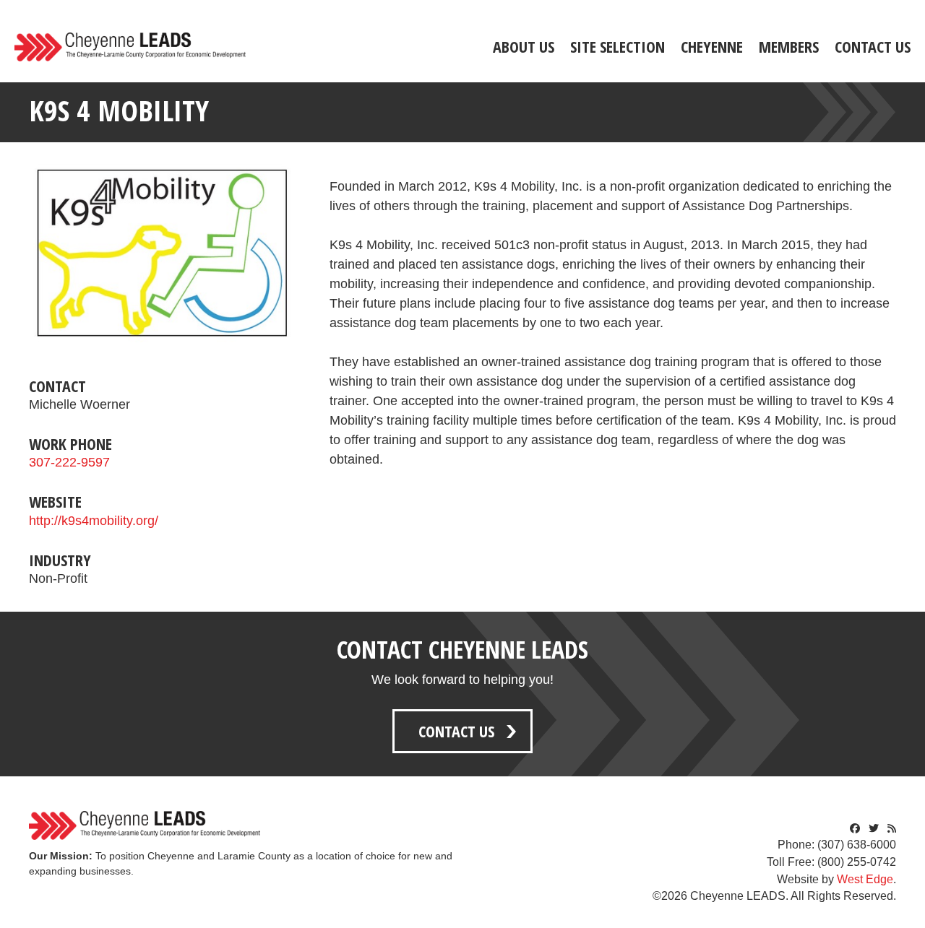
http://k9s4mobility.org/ (93, 520)
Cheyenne (712, 46)
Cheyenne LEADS (130, 46)
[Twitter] (874, 828)
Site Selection (617, 46)
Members (789, 46)
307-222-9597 (69, 462)
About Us (523, 46)
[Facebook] (855, 828)
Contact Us (873, 46)
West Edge (865, 879)
